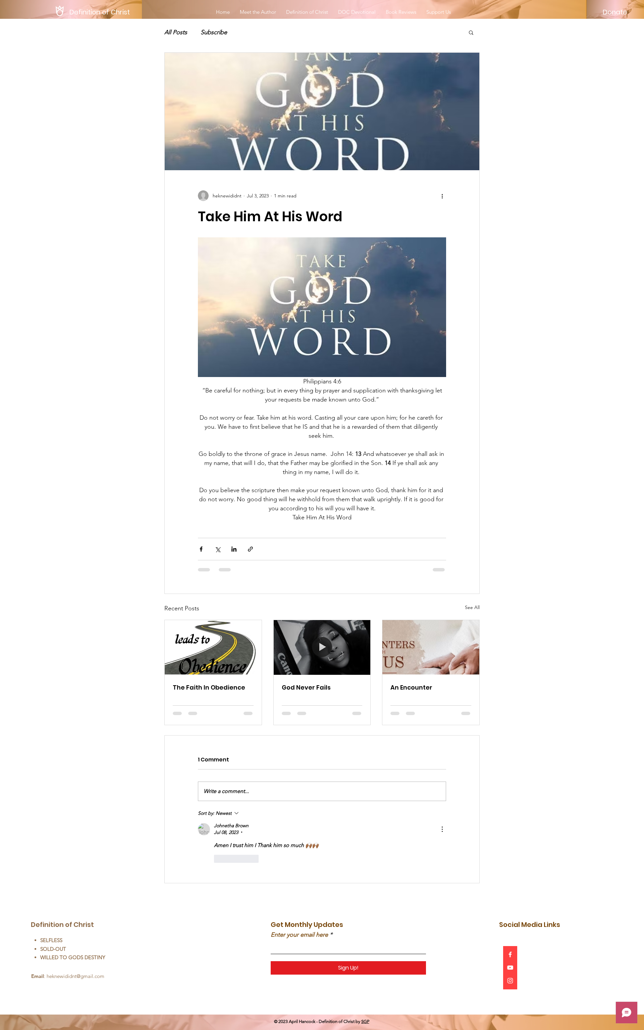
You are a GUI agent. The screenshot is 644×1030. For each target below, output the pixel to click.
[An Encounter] (430, 647)
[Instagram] (510, 980)
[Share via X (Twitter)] (217, 549)
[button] (471, 32)
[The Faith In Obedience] (213, 647)
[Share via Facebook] (201, 549)
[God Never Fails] (322, 647)
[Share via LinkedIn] (234, 549)
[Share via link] (250, 549)
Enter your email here (299, 935)
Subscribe (214, 32)
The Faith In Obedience (209, 687)
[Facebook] (510, 954)
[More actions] (442, 196)
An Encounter (411, 687)
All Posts (175, 32)
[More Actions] (442, 829)
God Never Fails (306, 687)
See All (472, 607)
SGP (365, 1021)
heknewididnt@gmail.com (75, 976)
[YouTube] (510, 967)
